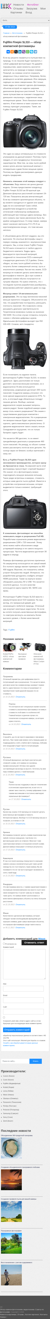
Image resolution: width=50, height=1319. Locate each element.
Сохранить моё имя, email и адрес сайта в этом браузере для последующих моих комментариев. (22, 1022)
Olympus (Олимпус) (10, 1098)
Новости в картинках (8, 1315)
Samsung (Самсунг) (10, 1113)
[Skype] (31, 51)
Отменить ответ (34, 942)
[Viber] (23, 51)
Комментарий (8, 947)
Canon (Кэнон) (8, 1076)
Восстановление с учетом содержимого (16, 1263)
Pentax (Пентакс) (9, 1106)
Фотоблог (33, 4)
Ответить (20, 697)
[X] (16, 51)
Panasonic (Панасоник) (12, 1102)
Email (5, 995)
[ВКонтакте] (8, 51)
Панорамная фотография (11, 1231)
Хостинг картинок (32, 1315)
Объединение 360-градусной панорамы (17, 1135)
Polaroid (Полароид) (11, 1110)
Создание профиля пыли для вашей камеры (18, 1199)
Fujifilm (11, 630)
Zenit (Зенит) (8, 1121)
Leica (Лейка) (8, 1091)
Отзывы (18, 8)
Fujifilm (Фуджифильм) (11, 1083)
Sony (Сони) (8, 1117)
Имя (4, 984)
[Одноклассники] (12, 51)
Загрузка (31, 8)
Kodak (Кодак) (8, 1087)
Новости (18, 4)
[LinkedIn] (20, 51)
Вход (29, 12)
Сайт (5, 1007)
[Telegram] (35, 51)
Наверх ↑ (3, 1317)
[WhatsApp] (27, 51)
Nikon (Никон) (8, 1095)
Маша (41, 938)
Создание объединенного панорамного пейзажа (20, 1167)
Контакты (44, 1315)
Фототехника (17, 33)
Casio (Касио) (8, 1080)
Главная (6, 33)
